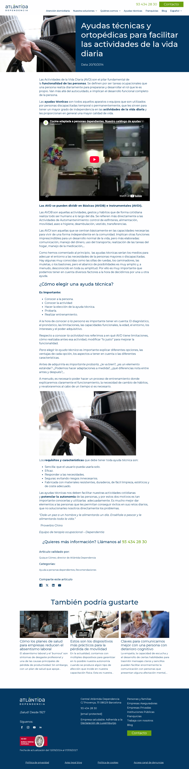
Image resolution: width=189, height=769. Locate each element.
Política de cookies (108, 762)
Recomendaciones (86, 570)
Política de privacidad (37, 762)
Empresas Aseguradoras (142, 703)
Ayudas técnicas (133, 11)
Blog (164, 11)
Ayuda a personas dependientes (57, 570)
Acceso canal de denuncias (149, 762)
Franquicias (152, 11)
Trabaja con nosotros (140, 720)
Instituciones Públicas (140, 712)
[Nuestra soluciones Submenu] (96, 11)
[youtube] (34, 727)
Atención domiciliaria (58, 11)
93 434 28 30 (146, 4)
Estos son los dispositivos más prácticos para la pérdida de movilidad (91, 645)
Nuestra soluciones (83, 11)
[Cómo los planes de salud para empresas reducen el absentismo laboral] (44, 624)
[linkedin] (40, 727)
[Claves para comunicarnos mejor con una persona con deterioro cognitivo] (145, 624)
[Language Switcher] (181, 11)
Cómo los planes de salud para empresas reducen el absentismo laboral (41, 645)
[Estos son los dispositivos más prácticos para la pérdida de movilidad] (94, 624)
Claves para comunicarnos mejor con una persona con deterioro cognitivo (144, 645)
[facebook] (22, 727)
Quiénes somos (109, 11)
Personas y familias (139, 699)
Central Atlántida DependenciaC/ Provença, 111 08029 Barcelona (101, 700)
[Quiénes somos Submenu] (120, 11)
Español (174, 11)
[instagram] (28, 727)
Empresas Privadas (139, 707)
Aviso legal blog (73, 762)
